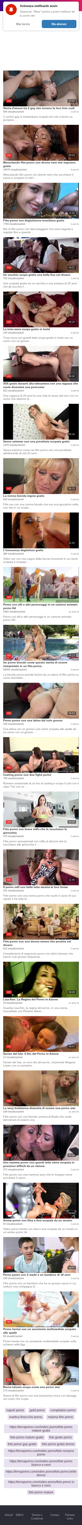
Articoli (9, 1514)
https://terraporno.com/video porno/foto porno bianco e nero (41, 1462)
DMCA (19, 1514)
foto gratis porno (60, 1437)
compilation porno (63, 1410)
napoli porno (15, 1410)
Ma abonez (59, 24)
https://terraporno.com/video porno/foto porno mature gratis (41, 1428)
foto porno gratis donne (58, 1444)
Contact (54, 1514)
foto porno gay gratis (22, 1444)
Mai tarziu (23, 24)
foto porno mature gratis (27, 1437)
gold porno (37, 1410)
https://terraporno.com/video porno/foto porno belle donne (41, 1473)
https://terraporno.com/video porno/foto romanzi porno (41, 1452)
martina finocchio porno (25, 1417)
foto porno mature (41, 1492)
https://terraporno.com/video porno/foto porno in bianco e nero (41, 1483)
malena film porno (60, 1417)
